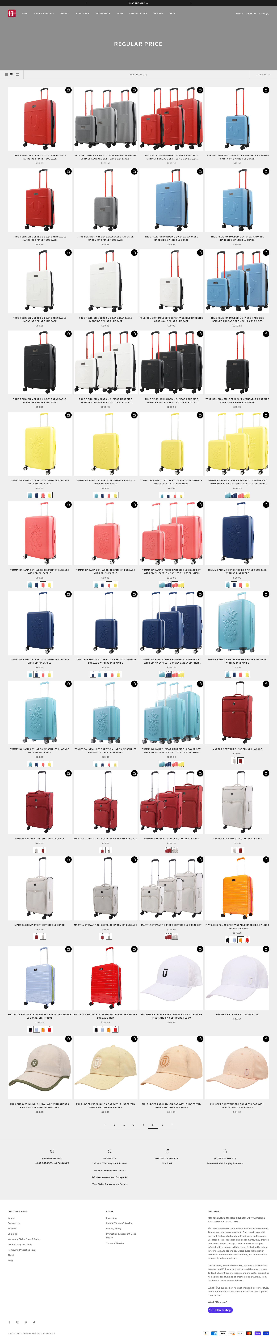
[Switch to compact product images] (17, 74)
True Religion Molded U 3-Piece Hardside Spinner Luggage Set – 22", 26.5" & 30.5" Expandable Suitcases (171, 157)
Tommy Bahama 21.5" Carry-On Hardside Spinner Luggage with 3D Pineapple (171, 482)
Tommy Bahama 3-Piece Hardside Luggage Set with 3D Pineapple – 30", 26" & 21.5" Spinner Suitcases (237, 482)
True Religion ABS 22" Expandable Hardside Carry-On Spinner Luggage (105, 238)
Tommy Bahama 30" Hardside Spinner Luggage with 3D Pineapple (39, 482)
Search (11, 1218)
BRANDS (158, 13)
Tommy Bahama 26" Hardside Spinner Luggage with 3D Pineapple (105, 482)
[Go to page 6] (172, 1125)
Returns (12, 1228)
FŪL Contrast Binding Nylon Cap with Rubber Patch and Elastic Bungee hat (39, 1106)
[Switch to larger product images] (6, 74)
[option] (30, 495)
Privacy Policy (113, 1228)
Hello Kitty (103, 13)
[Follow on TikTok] (34, 1322)
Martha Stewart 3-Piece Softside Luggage (171, 838)
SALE (173, 13)
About (11, 1255)
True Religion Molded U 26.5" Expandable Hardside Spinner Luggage (39, 238)
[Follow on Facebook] (9, 1322)
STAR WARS (82, 13)
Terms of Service (115, 1243)
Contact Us (14, 1223)
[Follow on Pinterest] (26, 1322)
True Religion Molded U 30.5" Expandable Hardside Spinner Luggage (39, 157)
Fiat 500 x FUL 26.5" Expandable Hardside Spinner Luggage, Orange (237, 926)
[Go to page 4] (105, 1125)
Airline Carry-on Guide (20, 1244)
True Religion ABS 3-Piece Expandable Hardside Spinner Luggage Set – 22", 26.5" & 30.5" (106, 157)
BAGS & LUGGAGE (44, 13)
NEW (25, 13)
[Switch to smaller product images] (11, 74)
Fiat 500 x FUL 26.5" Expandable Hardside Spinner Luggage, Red (105, 1016)
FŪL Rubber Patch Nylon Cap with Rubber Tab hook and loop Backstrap (105, 1106)
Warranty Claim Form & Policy (24, 1239)
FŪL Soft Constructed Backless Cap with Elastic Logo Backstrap (237, 1106)
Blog (10, 1260)
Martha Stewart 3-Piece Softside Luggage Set (171, 925)
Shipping (12, 1233)
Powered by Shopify (43, 1333)
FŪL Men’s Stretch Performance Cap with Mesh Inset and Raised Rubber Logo (171, 1016)
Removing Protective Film (22, 1249)
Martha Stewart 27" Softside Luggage (40, 838)
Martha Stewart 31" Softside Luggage (237, 749)
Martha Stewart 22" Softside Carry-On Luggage (105, 838)
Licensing (111, 1218)
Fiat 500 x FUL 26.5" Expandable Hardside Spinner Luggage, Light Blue (39, 1016)
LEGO (120, 13)
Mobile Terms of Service (119, 1223)
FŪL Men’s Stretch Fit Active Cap (237, 1014)
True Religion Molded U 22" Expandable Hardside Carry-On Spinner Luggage (237, 157)
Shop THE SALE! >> (138, 3)
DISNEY (64, 13)
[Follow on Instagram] (17, 1322)
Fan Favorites (138, 13)
